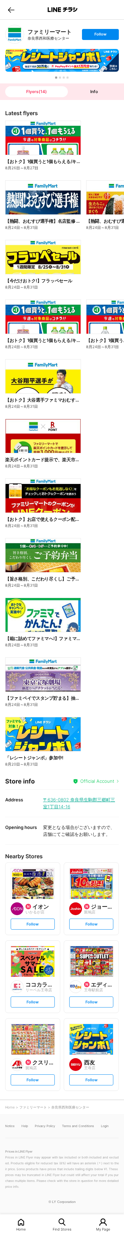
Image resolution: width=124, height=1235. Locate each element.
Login (104, 1125)
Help (24, 1125)
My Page (103, 1229)
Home (21, 1229)
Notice (9, 1125)
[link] (14, 34)
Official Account (97, 781)
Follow (100, 35)
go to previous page (11, 9)
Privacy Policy (45, 1125)
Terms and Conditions (78, 1125)
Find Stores (62, 1229)
